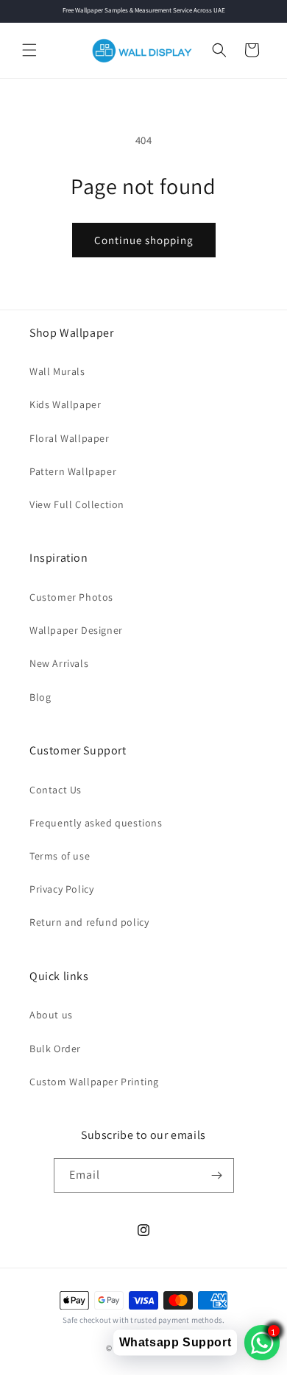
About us (51, 1014)
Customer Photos (71, 597)
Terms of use (59, 856)
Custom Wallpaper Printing (94, 1081)
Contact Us (55, 789)
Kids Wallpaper (65, 404)
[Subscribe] (217, 1175)
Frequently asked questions (96, 822)
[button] (29, 50)
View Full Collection (76, 504)
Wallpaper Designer (76, 630)
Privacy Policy (61, 889)
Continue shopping (144, 240)
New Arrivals (58, 663)
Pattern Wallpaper (72, 471)
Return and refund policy (89, 922)
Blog (40, 697)
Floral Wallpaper (69, 438)
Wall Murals (57, 371)
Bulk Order (55, 1048)
